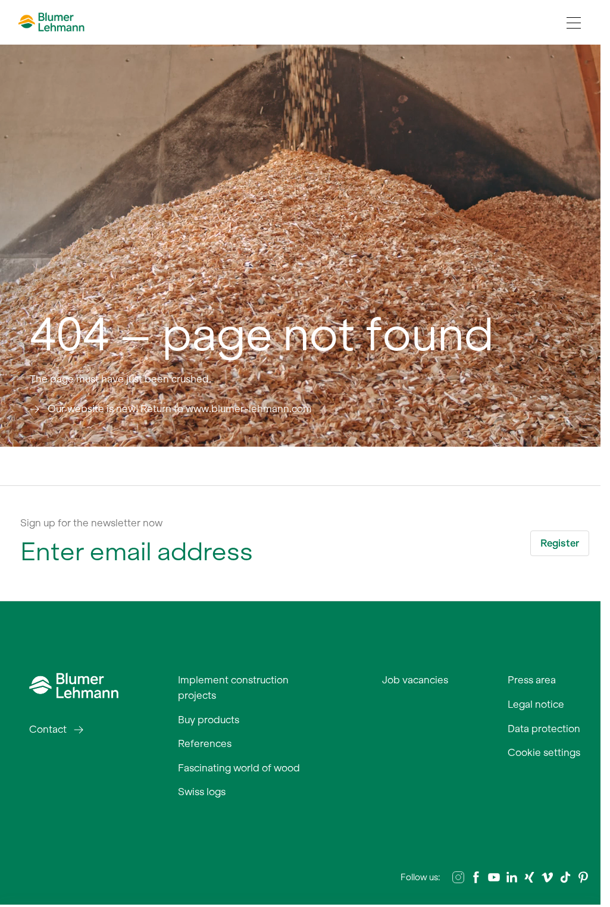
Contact (48, 729)
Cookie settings (544, 752)
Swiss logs (202, 792)
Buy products (208, 720)
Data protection (544, 729)
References (205, 743)
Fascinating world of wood (239, 768)
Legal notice (536, 704)
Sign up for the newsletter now (91, 523)
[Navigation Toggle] (574, 22)
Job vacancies (415, 680)
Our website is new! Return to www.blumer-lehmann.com (180, 409)
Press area (532, 680)
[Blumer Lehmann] (73, 685)
